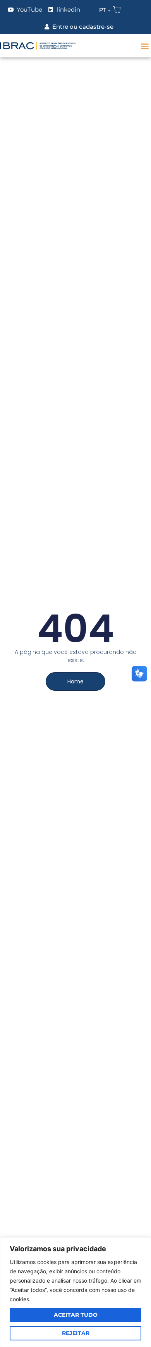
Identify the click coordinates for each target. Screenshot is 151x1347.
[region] (75, 1292)
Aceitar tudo (76, 1314)
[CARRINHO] (117, 9)
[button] (144, 46)
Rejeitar (75, 1333)
